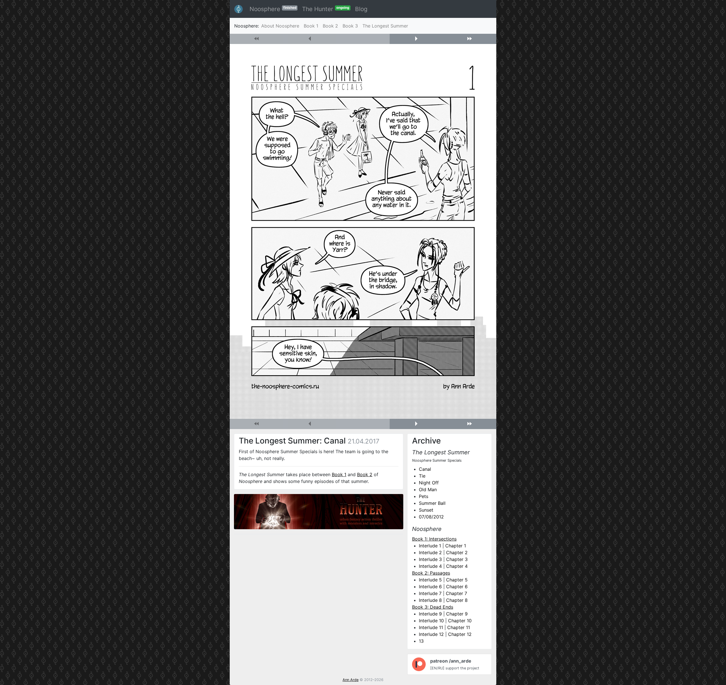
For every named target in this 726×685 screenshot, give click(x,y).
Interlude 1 (430, 546)
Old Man (428, 489)
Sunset (426, 510)
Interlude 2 (430, 552)
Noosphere (273, 8)
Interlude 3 (430, 559)
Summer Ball (432, 503)
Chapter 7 (456, 593)
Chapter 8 (457, 600)
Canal (425, 469)
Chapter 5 (457, 580)
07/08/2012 (431, 517)
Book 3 (350, 26)
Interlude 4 (430, 566)
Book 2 (330, 26)
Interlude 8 (430, 600)
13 (421, 641)
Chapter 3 (457, 559)
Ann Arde (350, 680)
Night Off (429, 483)
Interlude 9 (430, 614)
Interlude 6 (430, 586)
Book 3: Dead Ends (432, 607)
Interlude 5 (430, 580)
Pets (423, 496)
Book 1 (311, 26)
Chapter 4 (457, 566)
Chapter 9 (457, 614)
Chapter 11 (458, 627)
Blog (361, 8)
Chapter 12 (460, 634)
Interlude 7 (430, 593)
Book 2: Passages (431, 573)
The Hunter (325, 8)
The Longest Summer (385, 26)
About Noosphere (280, 26)
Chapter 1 (455, 546)
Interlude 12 (431, 634)
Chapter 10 (460, 620)
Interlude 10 (431, 620)
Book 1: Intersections (434, 539)
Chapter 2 (457, 552)
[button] (416, 39)
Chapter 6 (457, 586)
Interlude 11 (431, 627)
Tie (422, 476)
